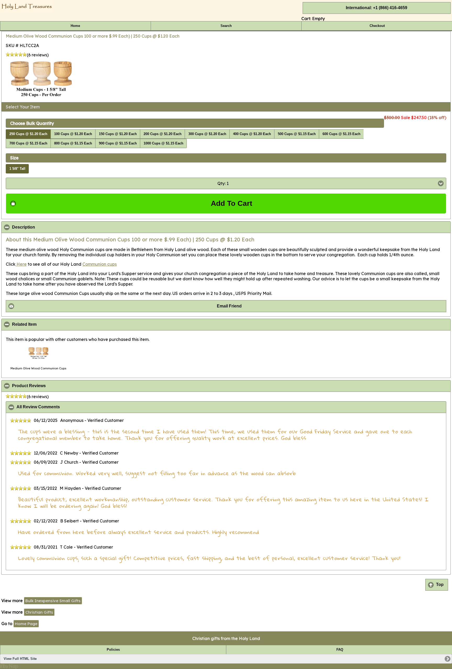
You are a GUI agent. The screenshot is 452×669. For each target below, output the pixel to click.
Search (226, 26)
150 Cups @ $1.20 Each (118, 134)
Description (49, 227)
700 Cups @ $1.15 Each (28, 143)
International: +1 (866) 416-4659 (376, 7)
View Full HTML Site (20, 659)
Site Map (9, 666)
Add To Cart (231, 203)
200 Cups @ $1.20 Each (163, 134)
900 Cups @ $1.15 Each (118, 143)
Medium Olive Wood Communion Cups (38, 368)
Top (440, 584)
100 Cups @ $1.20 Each (73, 134)
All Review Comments (63, 407)
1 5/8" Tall (17, 169)
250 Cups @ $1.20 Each (28, 134)
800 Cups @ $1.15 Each (73, 143)
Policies (113, 649)
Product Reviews (54, 385)
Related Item (49, 324)
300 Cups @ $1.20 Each (207, 134)
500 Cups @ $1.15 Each (297, 134)
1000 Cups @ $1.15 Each (163, 143)
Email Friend (229, 306)
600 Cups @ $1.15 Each (341, 134)
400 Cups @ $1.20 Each (252, 134)
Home (75, 26)
